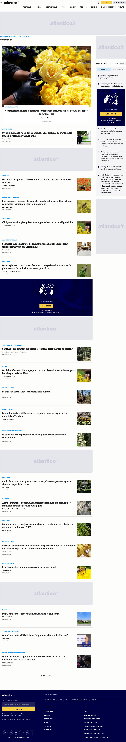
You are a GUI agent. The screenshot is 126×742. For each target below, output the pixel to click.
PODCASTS (47, 726)
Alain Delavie (5, 487)
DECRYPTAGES (48, 711)
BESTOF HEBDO (48, 730)
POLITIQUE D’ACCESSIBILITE (92, 730)
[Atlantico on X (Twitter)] (11, 732)
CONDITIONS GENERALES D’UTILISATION (96, 737)
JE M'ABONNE (106, 3)
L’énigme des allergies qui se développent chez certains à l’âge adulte (37, 222)
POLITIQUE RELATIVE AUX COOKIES (94, 733)
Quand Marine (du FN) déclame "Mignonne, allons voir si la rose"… (36, 635)
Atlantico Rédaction (7, 617)
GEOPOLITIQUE (51, 7)
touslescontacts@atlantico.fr (18, 737)
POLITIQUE (27, 7)
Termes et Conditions (16, 715)
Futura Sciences (6, 551)
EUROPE (63, 7)
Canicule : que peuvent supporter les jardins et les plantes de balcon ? (37, 349)
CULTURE (120, 7)
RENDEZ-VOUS (48, 719)
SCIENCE (94, 7)
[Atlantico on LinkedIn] (21, 732)
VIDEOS (46, 722)
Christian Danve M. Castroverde (11, 271)
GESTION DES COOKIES (91, 722)
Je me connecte (119, 3)
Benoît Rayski (6, 638)
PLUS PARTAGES (118, 69)
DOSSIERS (47, 715)
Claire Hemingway (7, 207)
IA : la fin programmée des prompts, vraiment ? (109, 77)
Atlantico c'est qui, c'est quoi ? (55, 700)
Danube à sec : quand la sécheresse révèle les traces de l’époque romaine (111, 131)
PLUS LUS (104, 69)
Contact (95, 700)
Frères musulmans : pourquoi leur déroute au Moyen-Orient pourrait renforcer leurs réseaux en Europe (112, 142)
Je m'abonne (46, 306)
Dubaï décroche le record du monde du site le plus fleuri (30, 613)
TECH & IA (83, 7)
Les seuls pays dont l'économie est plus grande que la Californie (112, 85)
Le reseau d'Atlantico (79, 700)
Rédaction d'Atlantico (20, 352)
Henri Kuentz (6, 395)
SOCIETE (73, 7)
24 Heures (115, 63)
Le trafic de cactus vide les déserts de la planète (26, 391)
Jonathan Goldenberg (8, 185)
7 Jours (122, 63)
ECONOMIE (38, 7)
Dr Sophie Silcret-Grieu (8, 225)
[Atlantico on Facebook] (16, 732)
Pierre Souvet (21, 509)
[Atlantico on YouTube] (32, 732)
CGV (85, 711)
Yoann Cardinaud (7, 352)
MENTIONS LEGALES (90, 715)
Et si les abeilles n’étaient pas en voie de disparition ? (29, 567)
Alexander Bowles (46, 118)
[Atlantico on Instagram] (27, 732)
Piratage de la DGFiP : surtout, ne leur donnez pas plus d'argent (112, 168)
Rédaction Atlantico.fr (8, 139)
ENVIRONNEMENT (107, 7)
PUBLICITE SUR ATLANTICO (92, 719)
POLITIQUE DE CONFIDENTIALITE (93, 726)
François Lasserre (7, 570)
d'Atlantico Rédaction (8, 419)
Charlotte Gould (6, 250)
